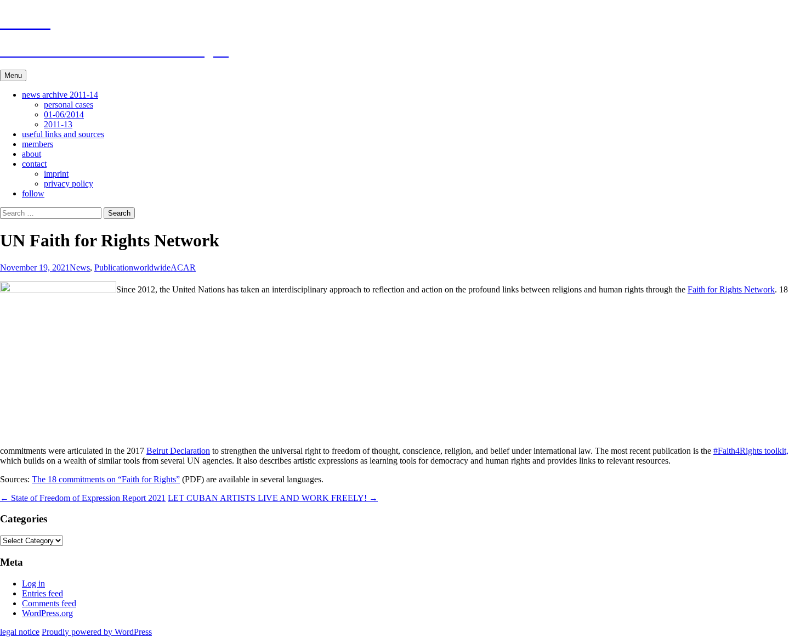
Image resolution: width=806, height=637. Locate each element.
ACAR (183, 267)
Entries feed (42, 593)
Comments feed (49, 603)
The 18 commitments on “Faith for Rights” (106, 479)
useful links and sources (63, 134)
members (37, 144)
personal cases (68, 104)
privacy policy (68, 183)
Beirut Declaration (178, 450)
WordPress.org (47, 613)
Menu (13, 75)
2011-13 (58, 124)
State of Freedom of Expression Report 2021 (83, 498)
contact (34, 163)
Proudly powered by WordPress (97, 631)
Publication (113, 267)
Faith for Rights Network (731, 289)
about (31, 154)
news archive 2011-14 (60, 94)
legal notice (19, 631)
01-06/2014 (64, 114)
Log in (33, 583)
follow (33, 193)
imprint (56, 173)
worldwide (152, 267)
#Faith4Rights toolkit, (750, 450)
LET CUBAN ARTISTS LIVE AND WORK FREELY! (273, 498)
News (80, 267)
